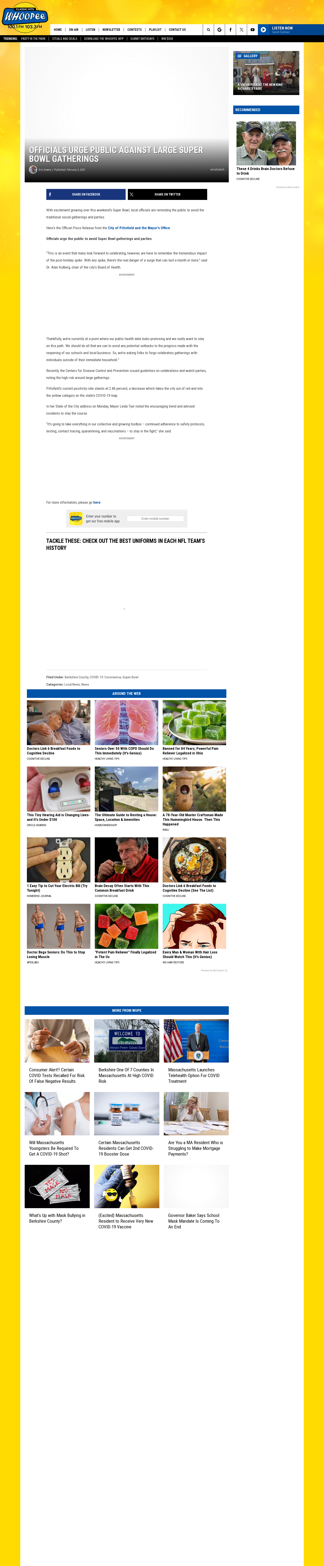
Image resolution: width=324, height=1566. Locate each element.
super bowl (130, 677)
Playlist (155, 29)
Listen (90, 29)
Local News (72, 684)
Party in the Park (33, 38)
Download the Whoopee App (104, 38)
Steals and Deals (64, 38)
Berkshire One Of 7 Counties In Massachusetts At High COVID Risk (126, 1075)
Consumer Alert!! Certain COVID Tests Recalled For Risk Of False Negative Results (57, 1075)
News (85, 684)
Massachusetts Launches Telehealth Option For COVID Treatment (194, 1075)
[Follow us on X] (241, 29)
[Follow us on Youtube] (252, 29)
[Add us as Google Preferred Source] (219, 29)
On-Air (73, 29)
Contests (134, 29)
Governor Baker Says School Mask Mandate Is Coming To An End (194, 1221)
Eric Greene (45, 169)
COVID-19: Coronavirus (105, 677)
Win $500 (167, 38)
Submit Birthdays (142, 38)
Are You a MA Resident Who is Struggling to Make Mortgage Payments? (195, 1148)
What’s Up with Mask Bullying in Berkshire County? (57, 1218)
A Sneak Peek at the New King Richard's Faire (260, 87)
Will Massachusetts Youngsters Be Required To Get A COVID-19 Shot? (54, 1148)
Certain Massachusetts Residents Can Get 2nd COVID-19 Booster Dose (126, 1148)
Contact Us (177, 29)
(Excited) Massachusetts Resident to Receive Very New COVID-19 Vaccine (126, 1221)
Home (58, 29)
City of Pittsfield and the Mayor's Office (139, 228)
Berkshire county (76, 677)
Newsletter (111, 29)
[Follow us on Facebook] (230, 29)
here (97, 502)
